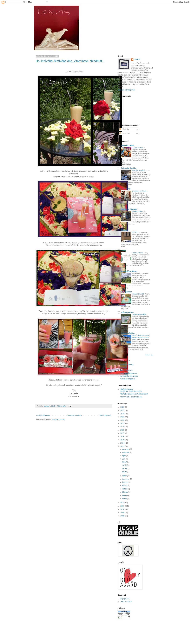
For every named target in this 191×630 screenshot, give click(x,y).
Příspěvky (125, 129)
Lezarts (137, 60)
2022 (122, 420)
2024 (122, 414)
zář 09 (124, 465)
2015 (122, 440)
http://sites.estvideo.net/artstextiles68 (134, 394)
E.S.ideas (124, 230)
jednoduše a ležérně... (140, 191)
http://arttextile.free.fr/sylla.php (131, 397)
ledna (124, 499)
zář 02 (124, 472)
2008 (122, 516)
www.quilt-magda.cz (127, 379)
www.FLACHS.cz (126, 370)
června (125, 482)
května (125, 486)
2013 (122, 446)
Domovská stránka (75, 415)
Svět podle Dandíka (128, 168)
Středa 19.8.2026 (138, 294)
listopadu (126, 453)
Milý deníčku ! (126, 292)
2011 (122, 506)
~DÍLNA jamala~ (127, 313)
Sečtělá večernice (127, 365)
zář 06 (124, 468)
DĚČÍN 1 (135, 232)
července (126, 479)
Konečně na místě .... (139, 170)
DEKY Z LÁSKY (126, 602)
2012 (122, 503)
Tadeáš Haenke (138, 253)
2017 (122, 433)
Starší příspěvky (105, 415)
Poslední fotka (137, 211)
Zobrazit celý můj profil (126, 90)
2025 (122, 410)
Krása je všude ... (128, 333)
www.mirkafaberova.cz (128, 373)
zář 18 (124, 462)
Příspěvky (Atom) (58, 420)
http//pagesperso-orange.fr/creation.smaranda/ (131, 390)
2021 (122, 423)
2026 (122, 407)
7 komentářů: (61, 406)
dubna (125, 489)
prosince (125, 449)
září (124, 459)
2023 (122, 417)
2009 (122, 513)
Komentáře (125, 134)
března (125, 492)
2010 (122, 509)
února (124, 495)
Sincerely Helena (127, 145)
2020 (122, 427)
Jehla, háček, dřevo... (129, 271)
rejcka (123, 251)
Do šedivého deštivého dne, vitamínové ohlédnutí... (70, 61)
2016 (122, 437)
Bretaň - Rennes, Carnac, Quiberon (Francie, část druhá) (141, 337)
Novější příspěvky (43, 415)
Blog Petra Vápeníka (129, 209)
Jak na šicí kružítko (139, 314)
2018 (122, 430)
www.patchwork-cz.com (129, 376)
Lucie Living (125, 189)
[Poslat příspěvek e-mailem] (70, 406)
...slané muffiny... (138, 147)
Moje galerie (124, 599)
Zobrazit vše (149, 355)
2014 (122, 443)
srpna (124, 476)
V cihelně (123, 367)
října (124, 456)
